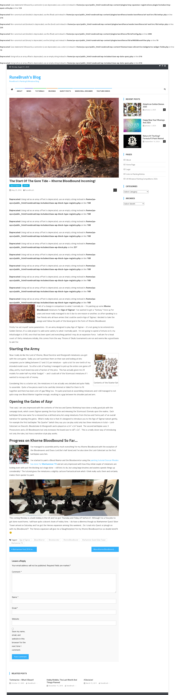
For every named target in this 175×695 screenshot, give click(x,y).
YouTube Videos (103, 91)
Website (15, 618)
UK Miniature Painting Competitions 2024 (142, 178)
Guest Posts (65, 91)
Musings (52, 91)
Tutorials (39, 91)
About (19, 91)
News (29, 91)
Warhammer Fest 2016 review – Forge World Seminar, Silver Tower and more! (25, 549)
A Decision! (88, 680)
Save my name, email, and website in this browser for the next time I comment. (19, 640)
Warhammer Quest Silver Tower (94, 540)
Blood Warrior (39, 540)
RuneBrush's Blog (25, 77)
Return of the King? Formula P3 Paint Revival (153, 137)
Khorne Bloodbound (71, 540)
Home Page (130, 164)
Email (15, 607)
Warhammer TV (17, 543)
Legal (128, 169)
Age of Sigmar (15, 185)
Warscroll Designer (83, 91)
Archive (26, 185)
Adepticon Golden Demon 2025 (153, 105)
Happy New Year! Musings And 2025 (154, 121)
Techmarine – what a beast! (21, 680)
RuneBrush (29, 190)
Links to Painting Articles (135, 174)
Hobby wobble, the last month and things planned (62, 681)
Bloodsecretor (54, 540)
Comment (17, 571)
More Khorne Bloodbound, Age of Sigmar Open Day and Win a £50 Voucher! (106, 549)
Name (15, 597)
